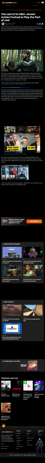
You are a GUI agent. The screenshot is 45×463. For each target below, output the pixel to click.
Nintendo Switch (30, 438)
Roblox (18, 435)
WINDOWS (36, 392)
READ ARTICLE (34, 221)
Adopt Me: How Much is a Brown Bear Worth (5, 418)
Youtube (40, 434)
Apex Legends (20, 446)
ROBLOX (24, 392)
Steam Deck (29, 445)
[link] (6, 134)
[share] (38, 134)
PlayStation (29, 440)
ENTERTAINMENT (5, 277)
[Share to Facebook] (37, 24)
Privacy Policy (4, 448)
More (18, 448)
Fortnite (18, 444)
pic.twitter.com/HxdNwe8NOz (17, 84)
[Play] (32, 129)
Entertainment (8, 10)
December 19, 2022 (25, 87)
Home (2, 10)
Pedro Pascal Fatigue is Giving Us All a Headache (19, 134)
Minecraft (19, 438)
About (2, 444)
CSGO (3, 317)
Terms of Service (4, 446)
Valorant (18, 433)
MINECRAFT (3, 392)
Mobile (28, 433)
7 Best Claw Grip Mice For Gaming (39, 395)
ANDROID (4, 259)
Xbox (28, 442)
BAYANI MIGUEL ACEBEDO (11, 23)
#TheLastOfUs (5, 84)
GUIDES (13, 392)
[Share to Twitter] (40, 24)
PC (24, 259)
